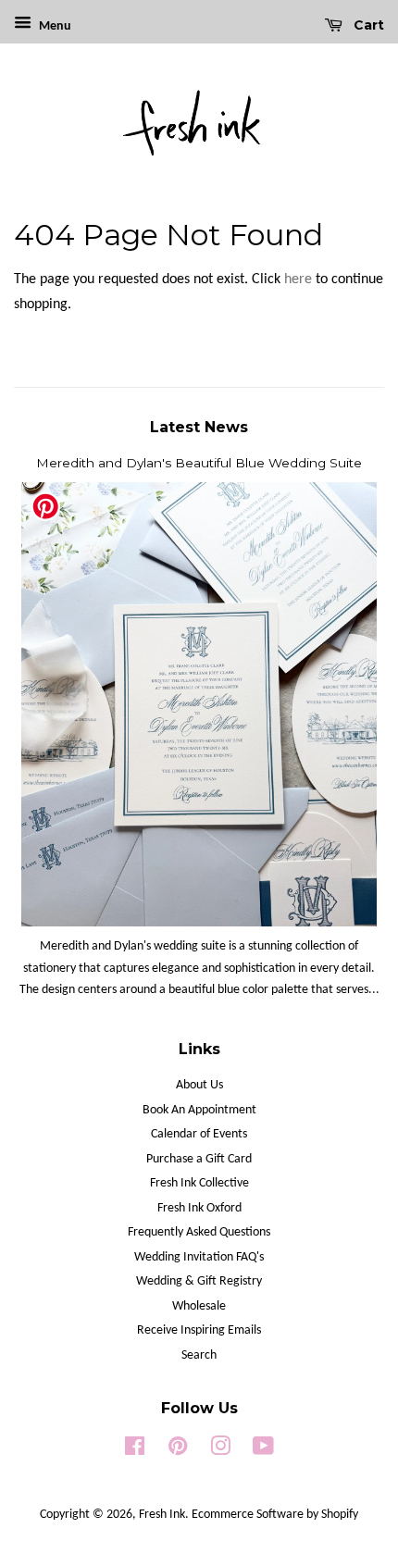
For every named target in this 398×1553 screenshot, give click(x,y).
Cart (367, 25)
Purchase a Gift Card (199, 1159)
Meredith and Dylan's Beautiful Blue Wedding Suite (199, 462)
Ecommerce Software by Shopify (275, 1515)
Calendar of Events (199, 1134)
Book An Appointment (199, 1110)
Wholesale (199, 1306)
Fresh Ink (162, 1515)
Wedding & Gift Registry (199, 1281)
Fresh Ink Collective (199, 1183)
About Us (199, 1085)
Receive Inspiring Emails (199, 1330)
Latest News (199, 427)
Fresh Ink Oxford (199, 1208)
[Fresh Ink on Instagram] (220, 1451)
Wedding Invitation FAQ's (199, 1257)
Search (199, 1355)
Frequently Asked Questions (199, 1232)
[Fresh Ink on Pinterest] (178, 1451)
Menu (53, 26)
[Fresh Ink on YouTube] (263, 1451)
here (298, 279)
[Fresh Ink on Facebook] (134, 1451)
